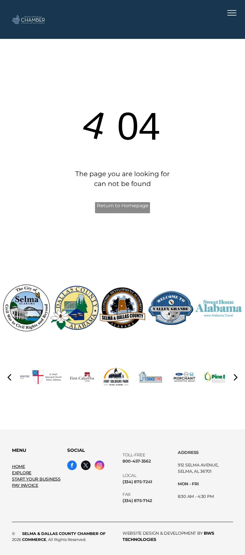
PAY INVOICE (25, 485)
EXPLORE (21, 472)
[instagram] (99, 466)
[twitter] (86, 466)
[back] (9, 377)
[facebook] (72, 466)
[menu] (232, 13)
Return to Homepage (122, 205)
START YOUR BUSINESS (36, 479)
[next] (236, 377)
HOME (18, 466)
